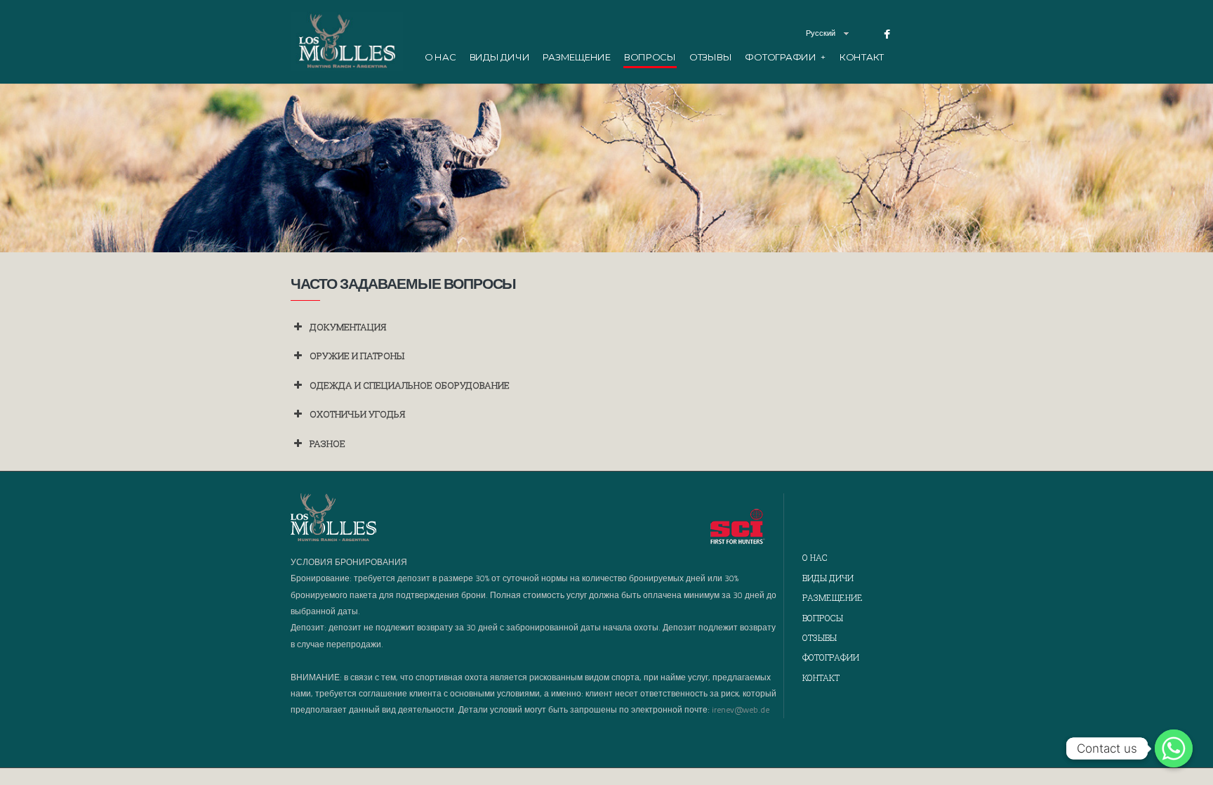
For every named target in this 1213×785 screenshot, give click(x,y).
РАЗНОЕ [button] (327, 443)
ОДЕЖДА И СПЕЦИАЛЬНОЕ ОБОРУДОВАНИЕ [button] (410, 385)
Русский (820, 33)
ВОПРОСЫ (650, 57)
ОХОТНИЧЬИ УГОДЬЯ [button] (358, 414)
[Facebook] (887, 35)
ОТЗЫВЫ (710, 57)
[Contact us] (1174, 748)
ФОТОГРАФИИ (785, 57)
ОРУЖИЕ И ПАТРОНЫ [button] (357, 355)
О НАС (440, 57)
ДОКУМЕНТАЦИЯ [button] (348, 326)
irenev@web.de (740, 709)
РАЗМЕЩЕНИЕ (576, 57)
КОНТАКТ (862, 57)
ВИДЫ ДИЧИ (500, 57)
